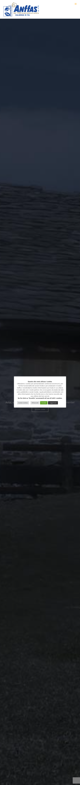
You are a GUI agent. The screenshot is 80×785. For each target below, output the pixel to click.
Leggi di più (53, 403)
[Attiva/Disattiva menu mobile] (76, 4)
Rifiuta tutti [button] (35, 403)
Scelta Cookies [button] (23, 403)
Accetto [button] (43, 403)
